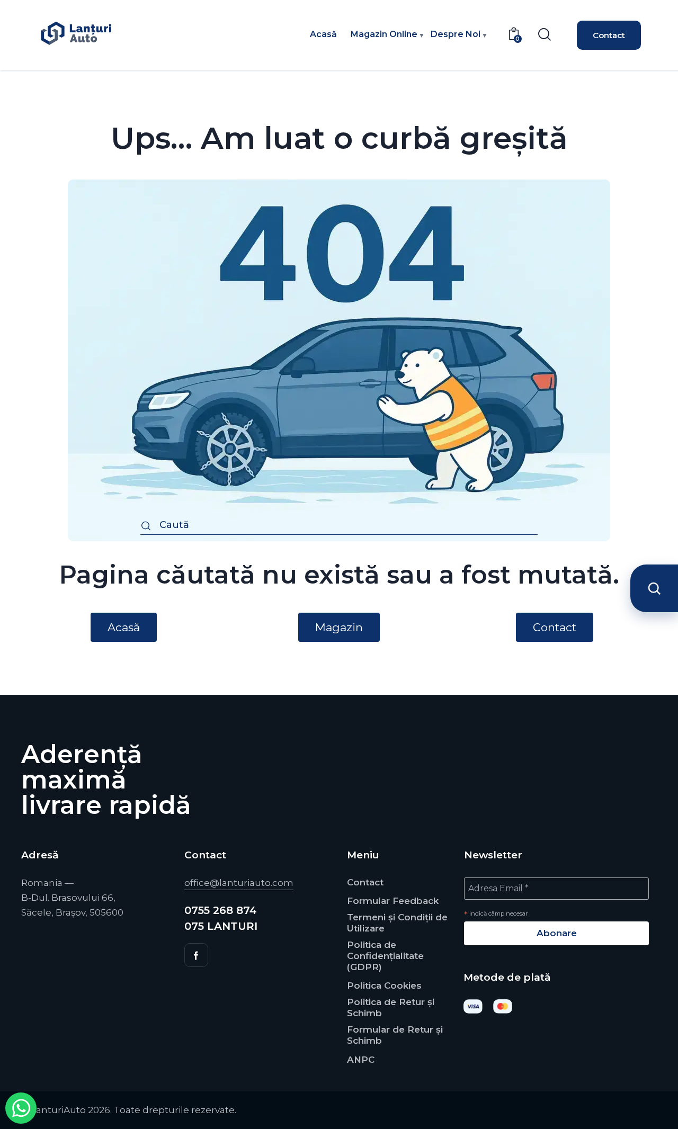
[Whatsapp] (21, 1108)
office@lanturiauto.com (238, 882)
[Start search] (145, 526)
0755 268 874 (220, 910)
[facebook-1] (196, 955)
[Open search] (654, 588)
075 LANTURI (220, 926)
